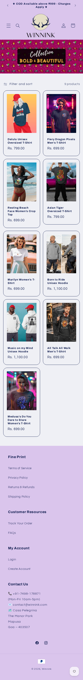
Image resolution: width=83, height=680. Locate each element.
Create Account (19, 568)
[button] (8, 25)
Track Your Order (20, 523)
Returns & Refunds (21, 487)
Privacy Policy (18, 477)
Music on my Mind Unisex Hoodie (20, 350)
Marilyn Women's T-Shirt (21, 281)
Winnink (47, 669)
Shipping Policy (19, 496)
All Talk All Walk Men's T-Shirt (59, 350)
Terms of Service (20, 468)
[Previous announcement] (7, 5)
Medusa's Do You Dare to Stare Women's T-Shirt (19, 420)
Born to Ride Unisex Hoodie (57, 281)
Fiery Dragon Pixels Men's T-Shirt (61, 141)
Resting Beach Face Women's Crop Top (21, 211)
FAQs (12, 532)
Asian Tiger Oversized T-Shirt (59, 209)
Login (12, 559)
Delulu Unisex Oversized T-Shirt (20, 141)
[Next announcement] (75, 5)
